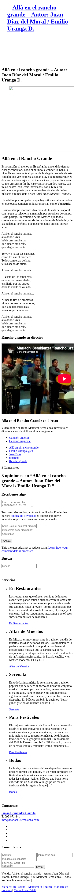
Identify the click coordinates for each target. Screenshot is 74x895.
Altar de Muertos (19, 666)
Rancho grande (18, 461)
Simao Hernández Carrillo (18, 813)
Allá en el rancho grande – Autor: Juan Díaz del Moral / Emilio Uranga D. (37, 18)
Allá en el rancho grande (24, 447)
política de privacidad (23, 515)
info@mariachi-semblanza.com (20, 819)
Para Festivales (18, 752)
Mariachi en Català (25, 890)
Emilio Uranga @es (21, 451)
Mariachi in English (40, 886)
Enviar (39, 866)
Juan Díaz (15, 454)
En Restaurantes (18, 623)
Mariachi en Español (14, 886)
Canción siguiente (20, 441)
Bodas (13, 791)
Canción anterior (19, 437)
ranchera (14, 457)
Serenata (14, 709)
